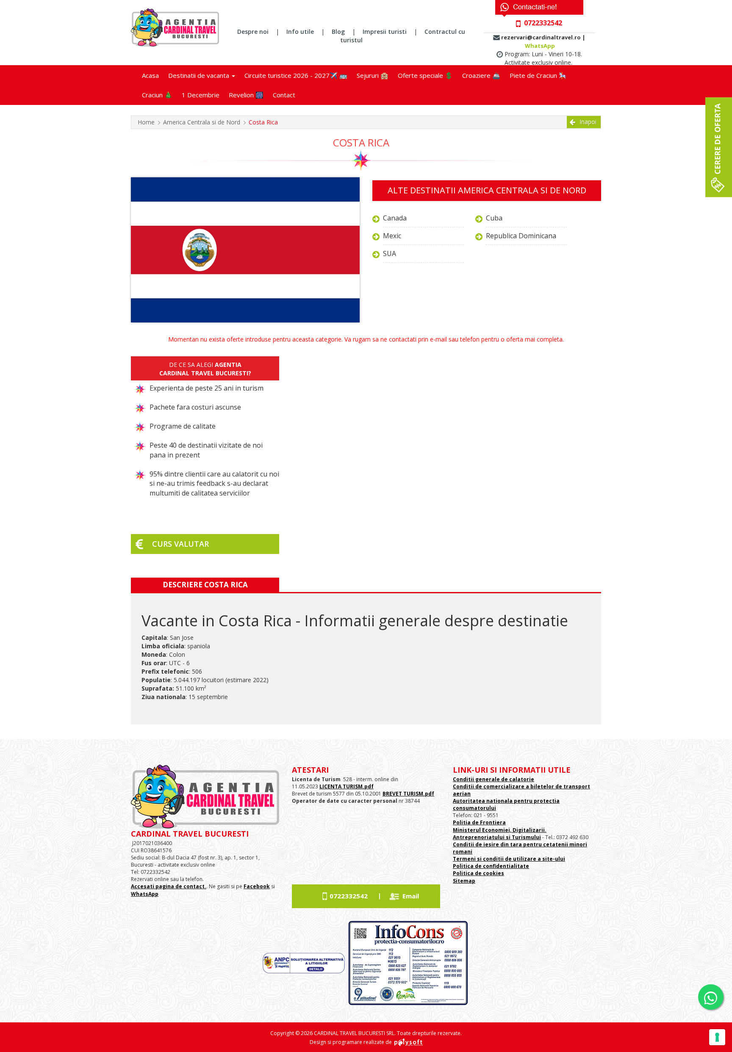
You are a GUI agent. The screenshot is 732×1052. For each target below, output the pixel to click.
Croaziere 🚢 (481, 75)
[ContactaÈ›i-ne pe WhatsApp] (711, 997)
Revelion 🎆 (246, 95)
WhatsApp (540, 46)
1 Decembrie (200, 95)
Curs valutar (180, 544)
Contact (284, 95)
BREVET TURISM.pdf (408, 793)
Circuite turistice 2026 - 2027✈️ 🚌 (295, 75)
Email (410, 896)
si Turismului (523, 837)
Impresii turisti (385, 32)
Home (146, 122)
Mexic (392, 235)
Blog (338, 32)
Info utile (300, 32)
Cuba (494, 218)
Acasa (150, 75)
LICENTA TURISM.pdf (346, 786)
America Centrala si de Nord (201, 122)
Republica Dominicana (521, 235)
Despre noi (253, 32)
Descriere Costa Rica (205, 584)
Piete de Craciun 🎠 (538, 75)
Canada (395, 218)
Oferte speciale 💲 (425, 75)
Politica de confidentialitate (491, 866)
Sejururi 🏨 (372, 75)
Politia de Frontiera (479, 822)
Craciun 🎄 (157, 95)
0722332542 (349, 896)
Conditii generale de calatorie (493, 779)
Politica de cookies (478, 873)
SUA (389, 253)
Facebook (257, 886)
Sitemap (464, 880)
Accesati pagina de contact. (168, 886)
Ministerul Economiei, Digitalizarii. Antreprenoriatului (499, 833)
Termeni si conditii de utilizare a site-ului (509, 858)
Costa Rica (263, 122)
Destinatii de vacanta (199, 75)
